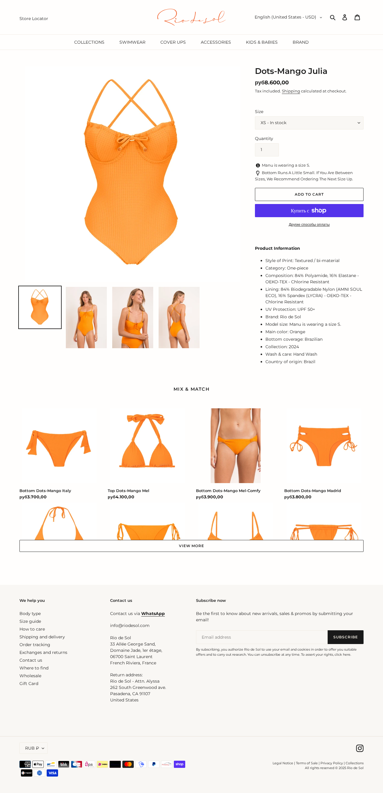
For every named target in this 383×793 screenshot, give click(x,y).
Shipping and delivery (42, 637)
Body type (30, 613)
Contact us (30, 660)
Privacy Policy (332, 763)
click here (342, 654)
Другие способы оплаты (309, 224)
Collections (355, 763)
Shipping (291, 91)
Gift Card (28, 683)
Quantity (264, 138)
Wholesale (30, 675)
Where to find (33, 668)
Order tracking (34, 644)
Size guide (30, 621)
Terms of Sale (307, 763)
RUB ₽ (32, 748)
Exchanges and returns (43, 652)
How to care (32, 629)
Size (259, 111)
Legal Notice (283, 763)
